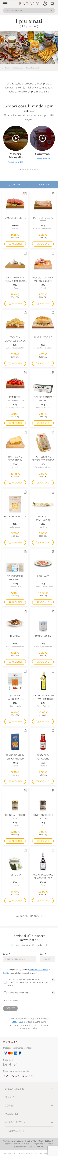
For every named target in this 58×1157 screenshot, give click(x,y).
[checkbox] (5, 982)
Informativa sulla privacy (38, 969)
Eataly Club (17, 1022)
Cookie (6, 973)
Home (7, 67)
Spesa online (18, 67)
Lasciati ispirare (32, 67)
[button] (45, 3)
